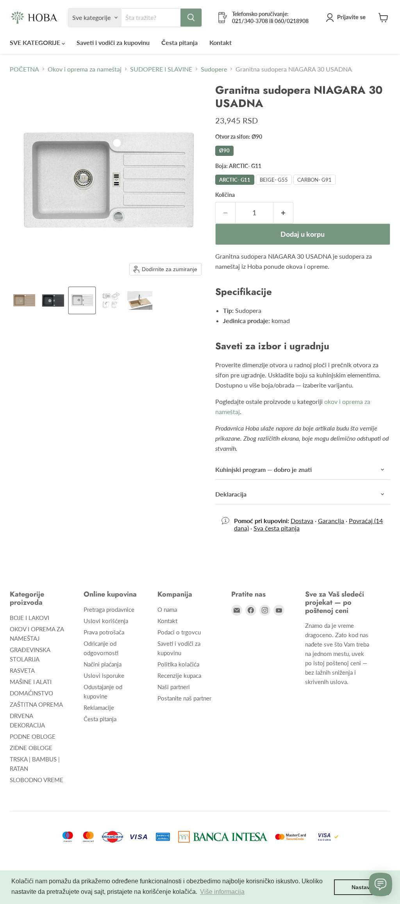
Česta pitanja (179, 42)
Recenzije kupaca (179, 675)
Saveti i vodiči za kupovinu (113, 42)
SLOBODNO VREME (36, 779)
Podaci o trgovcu (179, 632)
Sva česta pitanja (277, 528)
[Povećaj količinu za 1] (283, 212)
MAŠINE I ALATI (31, 681)
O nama (167, 609)
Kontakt (220, 42)
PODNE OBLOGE (32, 736)
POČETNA (24, 69)
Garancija (331, 520)
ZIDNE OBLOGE (31, 747)
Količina (225, 195)
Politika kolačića (178, 664)
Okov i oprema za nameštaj (84, 69)
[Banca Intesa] (223, 837)
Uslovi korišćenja (106, 620)
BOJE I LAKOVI (29, 617)
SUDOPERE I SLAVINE (161, 69)
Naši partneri (173, 686)
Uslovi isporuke (104, 675)
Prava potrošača (104, 632)
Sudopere (214, 69)
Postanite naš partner (184, 698)
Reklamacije (99, 707)
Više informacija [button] (222, 891)
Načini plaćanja (102, 664)
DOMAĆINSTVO (31, 693)
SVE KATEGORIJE (36, 42)
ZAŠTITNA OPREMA (36, 704)
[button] (347, 17)
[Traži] (191, 18)
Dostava (302, 520)
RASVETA (22, 670)
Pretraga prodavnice (109, 609)
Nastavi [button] (361, 887)
